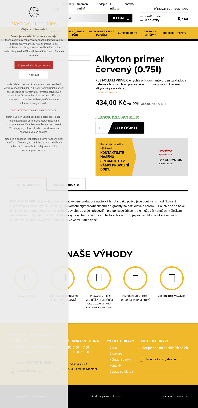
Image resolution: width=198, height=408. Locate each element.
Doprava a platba (121, 371)
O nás (113, 347)
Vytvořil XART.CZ (173, 396)
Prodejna (101, 4)
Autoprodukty (127, 33)
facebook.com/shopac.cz (163, 359)
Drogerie (168, 33)
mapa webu (105, 396)
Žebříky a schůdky (150, 33)
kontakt (117, 396)
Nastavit (34, 74)
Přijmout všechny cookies (34, 65)
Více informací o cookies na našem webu (33, 110)
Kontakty (128, 4)
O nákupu (116, 353)
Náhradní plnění (120, 359)
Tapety (181, 33)
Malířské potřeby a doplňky (101, 33)
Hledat (118, 18)
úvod (94, 396)
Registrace (180, 8)
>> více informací (108, 92)
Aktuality (68, 4)
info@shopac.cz (167, 163)
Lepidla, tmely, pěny (75, 33)
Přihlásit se (162, 8)
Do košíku (125, 128)
